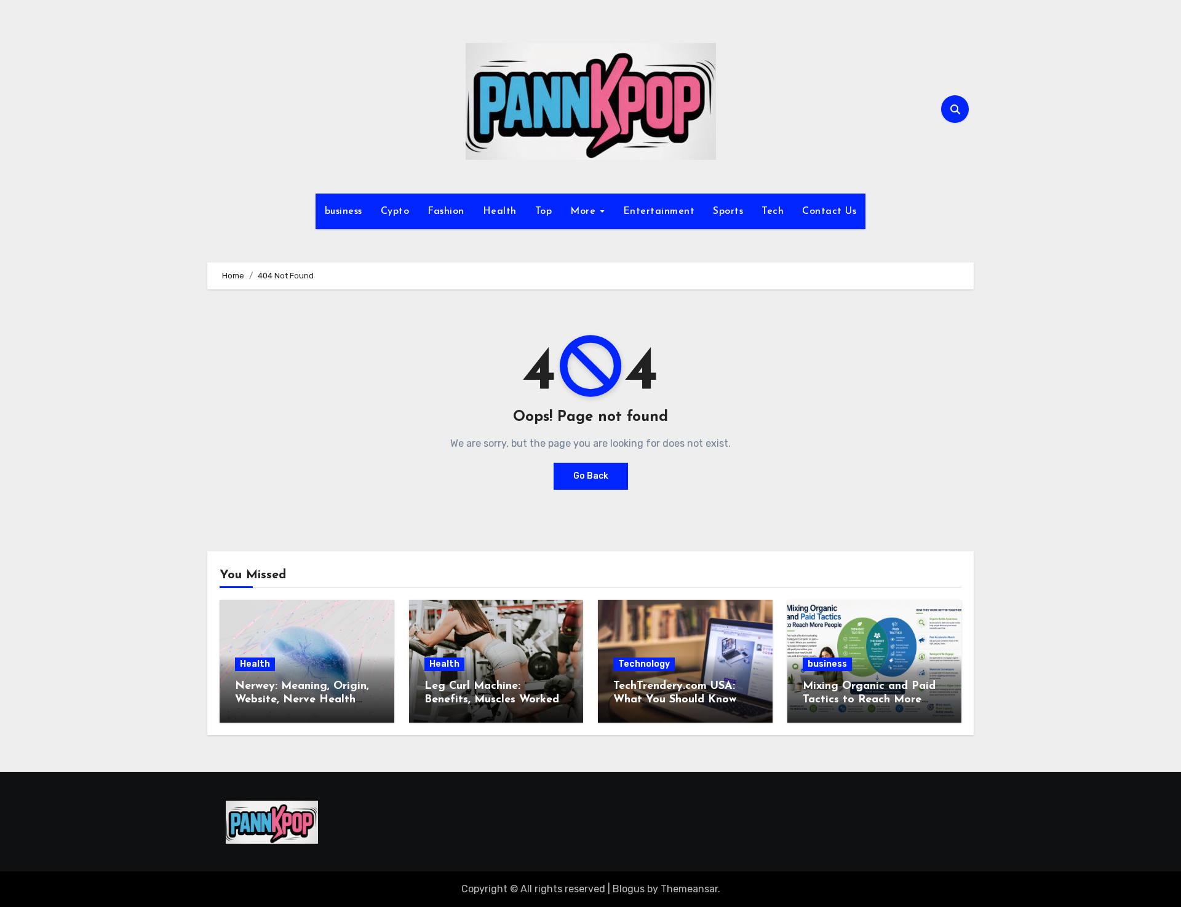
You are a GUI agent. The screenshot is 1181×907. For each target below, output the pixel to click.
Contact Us (829, 211)
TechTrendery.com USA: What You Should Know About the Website (674, 699)
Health (500, 211)
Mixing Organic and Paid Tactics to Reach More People (869, 699)
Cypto (395, 211)
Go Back (590, 476)
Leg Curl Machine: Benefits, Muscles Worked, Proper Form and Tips (493, 699)
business (343, 211)
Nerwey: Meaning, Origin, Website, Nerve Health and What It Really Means (304, 699)
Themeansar (689, 889)
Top (543, 211)
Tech (772, 211)
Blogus (629, 889)
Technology (644, 664)
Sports (728, 211)
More (584, 211)
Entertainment (659, 211)
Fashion (445, 211)
